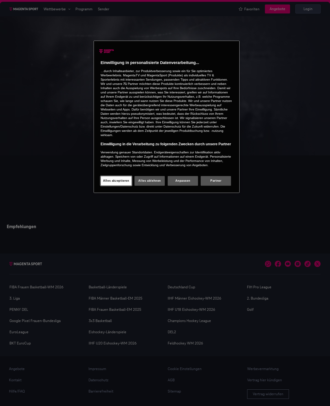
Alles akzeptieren (116, 180)
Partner (215, 180)
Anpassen (182, 180)
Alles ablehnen (149, 180)
